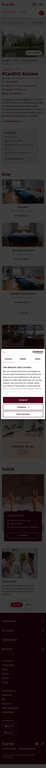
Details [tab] (23, 359)
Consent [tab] (8, 359)
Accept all (23, 400)
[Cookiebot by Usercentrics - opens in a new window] (32, 352)
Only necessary (23, 414)
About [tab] (37, 359)
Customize (21, 407)
